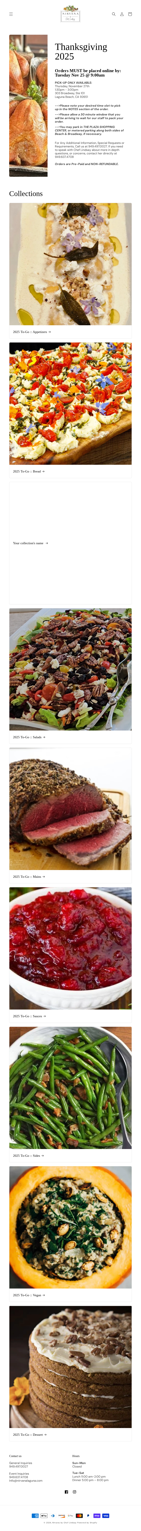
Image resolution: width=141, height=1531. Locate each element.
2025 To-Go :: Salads (27, 737)
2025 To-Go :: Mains (27, 876)
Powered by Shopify (87, 1522)
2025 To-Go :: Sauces (27, 1016)
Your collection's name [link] (28, 543)
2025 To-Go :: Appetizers (30, 332)
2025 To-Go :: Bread (27, 471)
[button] (11, 14)
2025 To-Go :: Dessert (28, 1434)
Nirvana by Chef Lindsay (64, 1522)
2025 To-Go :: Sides (26, 1155)
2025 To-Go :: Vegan (27, 1295)
